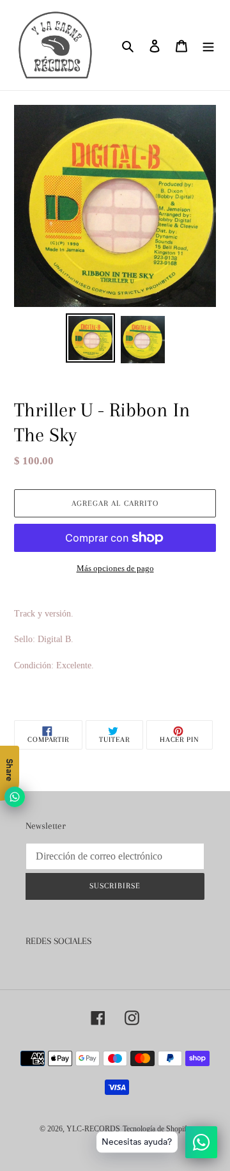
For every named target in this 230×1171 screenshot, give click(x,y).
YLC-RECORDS (93, 1128)
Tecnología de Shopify (156, 1128)
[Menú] (208, 45)
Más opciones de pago (115, 568)
